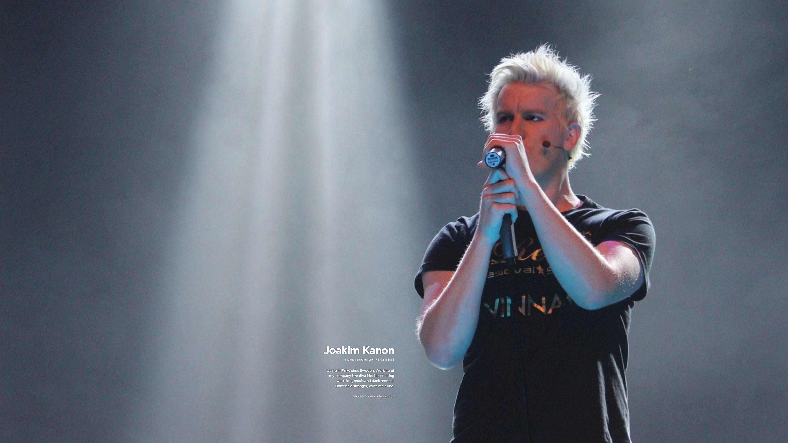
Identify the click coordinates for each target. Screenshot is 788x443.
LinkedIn (357, 396)
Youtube (370, 396)
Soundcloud (386, 396)
